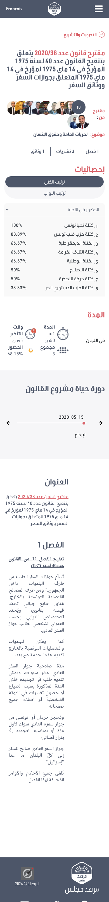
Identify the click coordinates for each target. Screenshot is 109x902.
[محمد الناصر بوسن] (58, 107)
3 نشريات (65, 151)
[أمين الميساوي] (42, 107)
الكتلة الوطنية (80, 261)
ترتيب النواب (55, 193)
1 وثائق (38, 151)
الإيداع (81, 431)
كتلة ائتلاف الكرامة (76, 252)
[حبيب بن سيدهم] (26, 107)
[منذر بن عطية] (18, 107)
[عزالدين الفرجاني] (34, 107)
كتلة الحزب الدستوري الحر (69, 287)
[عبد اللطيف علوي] (67, 107)
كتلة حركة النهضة (76, 278)
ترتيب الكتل (54, 182)
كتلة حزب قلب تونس (74, 234)
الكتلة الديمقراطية (76, 243)
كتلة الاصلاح (82, 269)
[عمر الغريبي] (10, 107)
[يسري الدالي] (71, 121)
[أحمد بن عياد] (50, 107)
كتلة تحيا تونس (79, 225)
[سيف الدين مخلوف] (79, 121)
